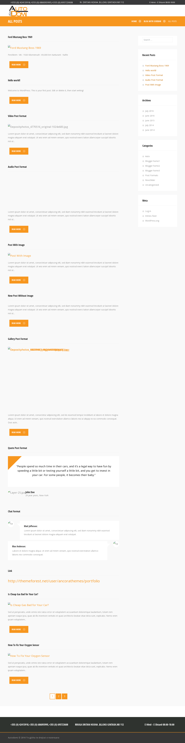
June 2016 (150, 115)
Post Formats (151, 175)
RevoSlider (150, 180)
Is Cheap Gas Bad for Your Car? (23, 594)
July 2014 (149, 125)
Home (134, 21)
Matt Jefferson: (30, 526)
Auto (147, 156)
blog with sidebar (152, 21)
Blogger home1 (152, 161)
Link (10, 571)
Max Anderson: (19, 546)
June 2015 (150, 120)
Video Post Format (17, 116)
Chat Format (14, 511)
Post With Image (16, 245)
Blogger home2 (152, 165)
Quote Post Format (17, 448)
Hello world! (14, 80)
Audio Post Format (17, 166)
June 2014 (150, 130)
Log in (148, 211)
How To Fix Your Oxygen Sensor (23, 645)
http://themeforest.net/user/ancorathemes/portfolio (54, 580)
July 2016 (149, 111)
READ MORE (16, 64)
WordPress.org (152, 220)
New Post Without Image (20, 295)
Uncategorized (152, 184)
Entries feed (150, 216)
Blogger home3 (152, 170)
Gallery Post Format (18, 339)
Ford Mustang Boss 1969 (20, 37)
